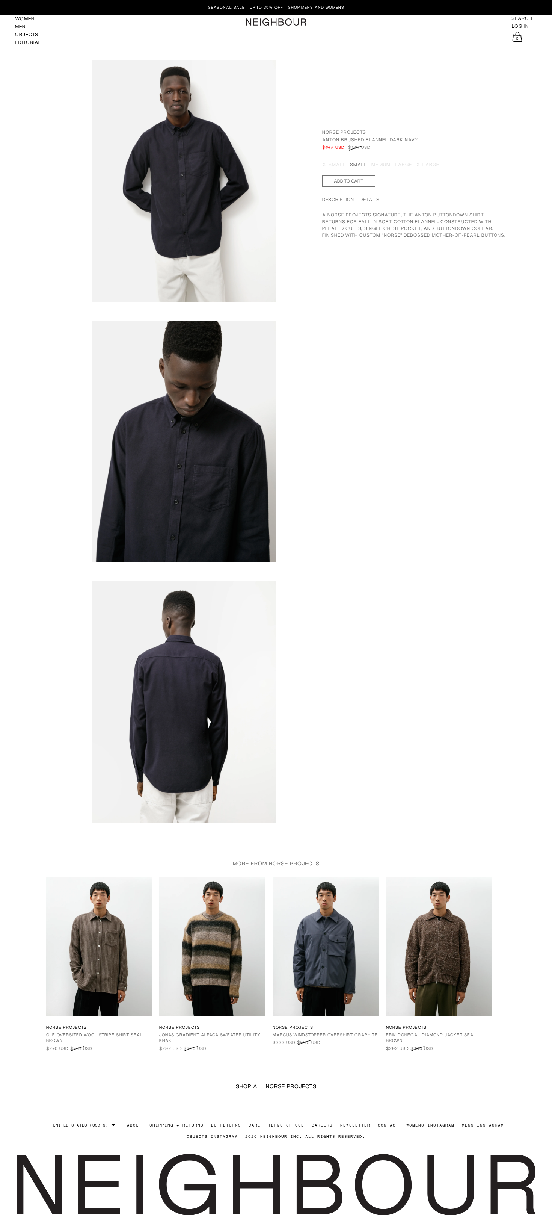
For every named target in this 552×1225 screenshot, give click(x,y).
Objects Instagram (212, 1136)
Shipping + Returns (176, 1125)
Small (358, 164)
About (134, 1125)
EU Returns (226, 1125)
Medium (381, 164)
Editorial (28, 42)
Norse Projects (344, 132)
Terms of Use (286, 1125)
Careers (322, 1125)
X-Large (427, 164)
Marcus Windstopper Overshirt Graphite (325, 1034)
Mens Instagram (483, 1125)
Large (403, 164)
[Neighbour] (276, 22)
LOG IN (520, 26)
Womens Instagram (430, 1125)
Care (255, 1125)
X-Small (334, 164)
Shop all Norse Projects (276, 1086)
